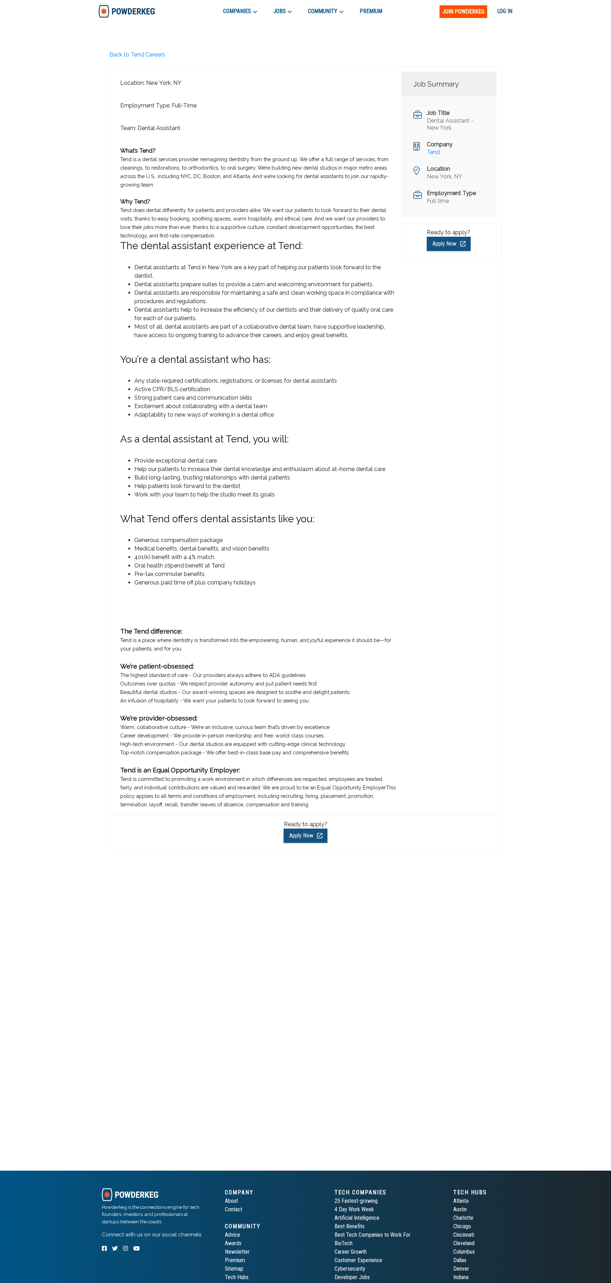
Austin (460, 1209)
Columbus (464, 1251)
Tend (433, 152)
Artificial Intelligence (356, 1217)
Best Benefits (349, 1226)
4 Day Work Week (354, 1209)
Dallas (459, 1260)
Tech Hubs (237, 1277)
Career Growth (350, 1251)
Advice (232, 1234)
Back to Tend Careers (137, 54)
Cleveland (464, 1243)
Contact (233, 1209)
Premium (235, 1260)
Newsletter (237, 1251)
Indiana (461, 1277)
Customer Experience (358, 1260)
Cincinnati (463, 1234)
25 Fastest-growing (356, 1200)
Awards (233, 1243)
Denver (461, 1268)
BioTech (343, 1243)
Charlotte (463, 1217)
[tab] (127, 11)
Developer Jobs (352, 1277)
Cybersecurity (349, 1268)
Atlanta (461, 1200)
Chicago (462, 1226)
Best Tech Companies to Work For (372, 1234)
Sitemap (234, 1268)
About (231, 1200)
